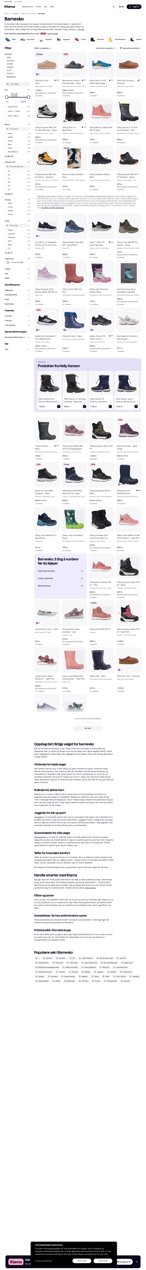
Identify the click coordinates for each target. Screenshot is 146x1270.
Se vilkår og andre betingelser (53, 208)
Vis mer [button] (88, 728)
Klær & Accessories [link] (28, 14)
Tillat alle (103, 1261)
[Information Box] (50, 48)
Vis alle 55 (8, 194)
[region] (74, 1254)
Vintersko (10, 73)
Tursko (9, 70)
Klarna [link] (7, 14)
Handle (38, 7)
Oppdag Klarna (27, 7)
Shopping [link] (15, 14)
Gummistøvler (40, 837)
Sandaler (10, 64)
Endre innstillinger (43, 1261)
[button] (121, 6)
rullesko (69, 754)
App (45, 7)
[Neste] (138, 39)
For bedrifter (18, 2)
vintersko (44, 754)
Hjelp (52, 7)
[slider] (6, 97)
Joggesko (10, 67)
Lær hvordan (52, 33)
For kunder (8, 2)
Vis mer (81, 29)
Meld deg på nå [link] (123, 1262)
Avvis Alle (81, 1261)
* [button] (45, 93)
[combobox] (105, 48)
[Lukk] (113, 1244)
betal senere (90, 888)
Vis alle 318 (9, 156)
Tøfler (9, 57)
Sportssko (10, 61)
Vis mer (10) (11, 77)
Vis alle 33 (8, 253)
